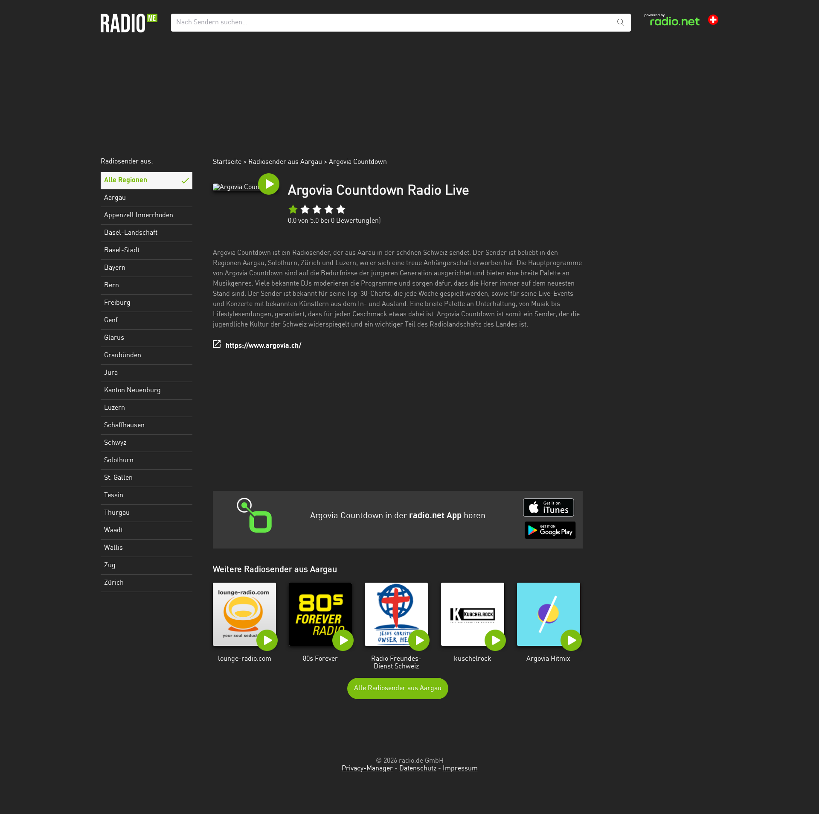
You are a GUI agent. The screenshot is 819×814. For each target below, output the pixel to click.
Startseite (227, 162)
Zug (110, 565)
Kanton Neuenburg (132, 390)
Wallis (113, 548)
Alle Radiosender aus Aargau (397, 688)
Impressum (460, 768)
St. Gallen (118, 478)
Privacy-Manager (367, 768)
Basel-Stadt (121, 250)
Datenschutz (417, 768)
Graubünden (122, 355)
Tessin (113, 495)
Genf (111, 320)
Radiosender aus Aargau (285, 162)
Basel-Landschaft (130, 233)
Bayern (114, 268)
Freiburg (117, 303)
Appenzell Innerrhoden (138, 215)
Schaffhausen (124, 425)
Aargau (115, 198)
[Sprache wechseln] (713, 20)
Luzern (114, 408)
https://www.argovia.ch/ (263, 346)
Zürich (114, 583)
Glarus (114, 338)
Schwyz (115, 443)
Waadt (113, 530)
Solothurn (119, 460)
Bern (111, 285)
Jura (111, 373)
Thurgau (117, 513)
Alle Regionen (125, 180)
